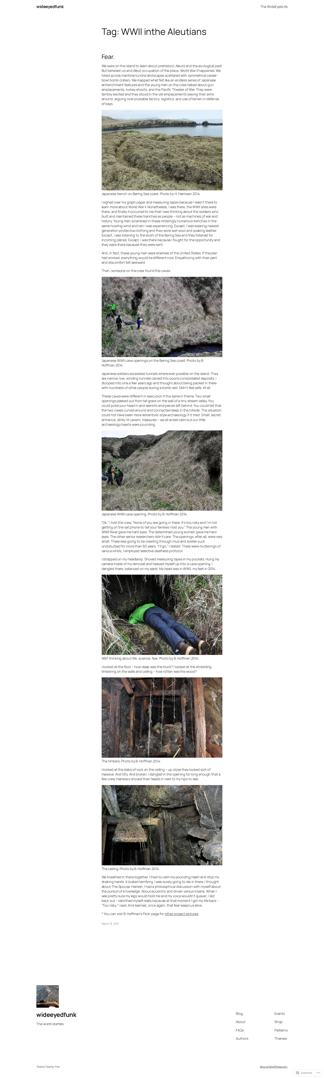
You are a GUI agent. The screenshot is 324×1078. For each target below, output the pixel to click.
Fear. (108, 56)
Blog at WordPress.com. (274, 1066)
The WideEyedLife (274, 6)
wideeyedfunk (50, 6)
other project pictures (181, 913)
